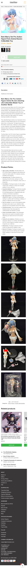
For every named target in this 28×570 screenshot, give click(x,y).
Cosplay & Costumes (6, 521)
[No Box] (3, 50)
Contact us (4, 482)
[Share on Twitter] (7, 83)
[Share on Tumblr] (18, 83)
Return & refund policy (7, 496)
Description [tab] (4, 90)
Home (2, 6)
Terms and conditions (6, 480)
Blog (2, 513)
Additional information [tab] (7, 93)
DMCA (2, 477)
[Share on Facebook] (5, 83)
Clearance (3, 509)
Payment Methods (5, 494)
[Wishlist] (20, 414)
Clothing (3, 523)
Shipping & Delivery (6, 492)
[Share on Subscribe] (15, 83)
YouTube (3, 536)
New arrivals (4, 507)
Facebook (3, 532)
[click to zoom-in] (13, 20)
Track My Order (5, 490)
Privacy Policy (4, 478)
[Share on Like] (2, 83)
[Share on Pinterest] (10, 83)
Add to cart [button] (11, 445)
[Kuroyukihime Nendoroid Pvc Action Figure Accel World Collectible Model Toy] (11, 422)
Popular (3, 505)
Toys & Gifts (4, 527)
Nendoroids (19, 435)
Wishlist (3, 511)
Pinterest (3, 534)
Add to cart (17, 57)
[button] (6, 56)
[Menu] (3, 2)
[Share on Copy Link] (20, 83)
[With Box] (8, 50)
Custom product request (7, 498)
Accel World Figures (6, 434)
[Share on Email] (12, 83)
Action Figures (11, 403)
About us (3, 475)
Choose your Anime (8, 6)
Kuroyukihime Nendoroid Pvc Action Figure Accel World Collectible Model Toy (10, 438)
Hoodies (3, 525)
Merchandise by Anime (7, 503)
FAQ (2, 484)
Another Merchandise (17, 6)
